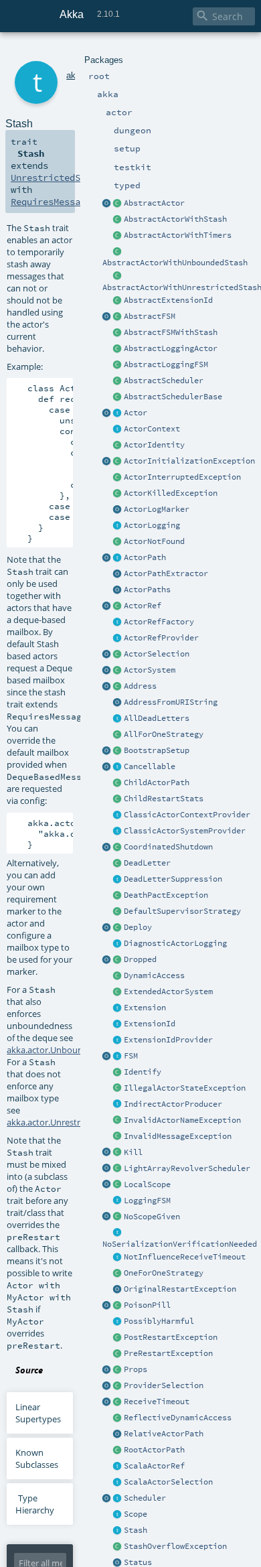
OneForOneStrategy (163, 1273)
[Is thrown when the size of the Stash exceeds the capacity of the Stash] (117, 1547)
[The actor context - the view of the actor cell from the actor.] (117, 429)
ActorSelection (156, 654)
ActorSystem (149, 670)
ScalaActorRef (154, 1466)
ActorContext (152, 428)
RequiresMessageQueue (64, 202)
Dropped (140, 959)
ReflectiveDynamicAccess (178, 1417)
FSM (131, 1056)
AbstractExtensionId (168, 300)
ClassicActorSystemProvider (185, 830)
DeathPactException (166, 895)
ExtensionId (149, 1023)
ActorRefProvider (161, 637)
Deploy (138, 927)
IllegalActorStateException (185, 1088)
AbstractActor (154, 203)
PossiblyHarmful (159, 1321)
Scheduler (145, 1498)
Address (140, 686)
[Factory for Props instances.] (107, 1370)
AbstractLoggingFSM (166, 364)
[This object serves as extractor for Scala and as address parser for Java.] (117, 702)
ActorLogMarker (156, 509)
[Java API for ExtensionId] (117, 300)
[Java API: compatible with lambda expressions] (107, 203)
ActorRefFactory (159, 621)
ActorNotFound (154, 541)
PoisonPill (147, 1305)
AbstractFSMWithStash (170, 332)
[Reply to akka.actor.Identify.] (117, 445)
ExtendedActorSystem (168, 991)
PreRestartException (168, 1353)
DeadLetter (147, 863)
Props (135, 1369)
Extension (145, 1007)
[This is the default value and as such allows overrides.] (117, 1217)
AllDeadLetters (156, 718)
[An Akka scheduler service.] (117, 381)
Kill (133, 1152)
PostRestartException (170, 1337)
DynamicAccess (154, 975)
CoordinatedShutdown (168, 846)
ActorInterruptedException (182, 477)
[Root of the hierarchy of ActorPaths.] (117, 1450)
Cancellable (149, 766)
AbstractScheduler (163, 380)
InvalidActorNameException (182, 1120)
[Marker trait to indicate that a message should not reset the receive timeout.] (117, 1257)
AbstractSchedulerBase (173, 396)
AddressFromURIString (170, 702)
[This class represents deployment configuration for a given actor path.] (117, 928)
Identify (142, 1072)
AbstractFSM (149, 316)
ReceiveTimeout (156, 1401)
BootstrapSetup (156, 750)
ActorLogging (152, 525)
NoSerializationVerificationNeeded (179, 1244)
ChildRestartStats (163, 798)
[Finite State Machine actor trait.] (117, 1056)
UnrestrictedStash (56, 178)
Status (138, 1562)
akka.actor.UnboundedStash (63, 1050)
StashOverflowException (175, 1546)
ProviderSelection (163, 1385)
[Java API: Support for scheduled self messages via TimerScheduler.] (117, 235)
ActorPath (145, 557)
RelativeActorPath (163, 1433)
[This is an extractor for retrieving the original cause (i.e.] (117, 1289)
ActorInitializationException (189, 461)
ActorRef (142, 605)
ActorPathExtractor (166, 573)
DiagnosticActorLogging (175, 943)
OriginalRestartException (180, 1289)
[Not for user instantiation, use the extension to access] (117, 847)
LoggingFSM (147, 1200)
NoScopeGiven (152, 1216)
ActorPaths (147, 589)
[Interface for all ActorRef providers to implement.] (117, 638)
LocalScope (147, 1184)
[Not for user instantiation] (117, 783)
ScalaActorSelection (168, 1482)
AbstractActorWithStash (175, 219)
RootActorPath (154, 1449)
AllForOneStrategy (163, 734)
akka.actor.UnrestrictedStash (64, 1122)
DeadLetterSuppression (173, 879)
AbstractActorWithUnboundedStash (175, 262)
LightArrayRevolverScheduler (187, 1168)
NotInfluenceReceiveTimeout (185, 1257)
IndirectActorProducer (173, 1104)
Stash (135, 1530)
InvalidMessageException (178, 1136)
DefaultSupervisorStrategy (182, 911)
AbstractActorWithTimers (178, 235)
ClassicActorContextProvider (187, 814)
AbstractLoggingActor (170, 348)
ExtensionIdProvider (168, 1039)
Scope (135, 1514)
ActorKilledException (170, 493)
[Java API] (117, 590)
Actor (135, 412)
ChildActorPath (156, 782)
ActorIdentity (154, 445)
